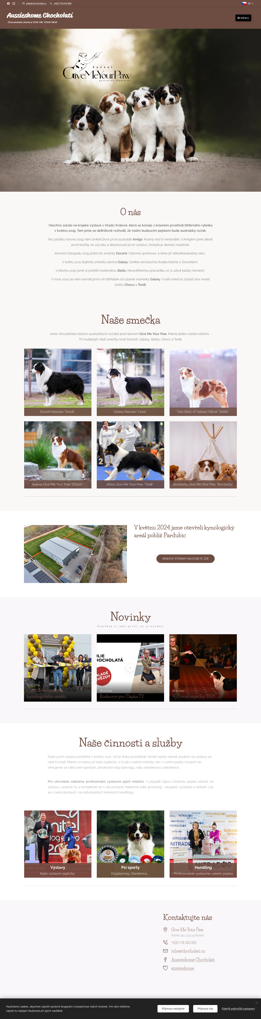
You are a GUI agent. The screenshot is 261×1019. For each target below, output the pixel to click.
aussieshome (182, 968)
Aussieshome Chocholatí (193, 959)
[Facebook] (8, 4)
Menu (245, 18)
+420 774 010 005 (62, 3)
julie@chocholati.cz (36, 3)
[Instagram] (14, 4)
